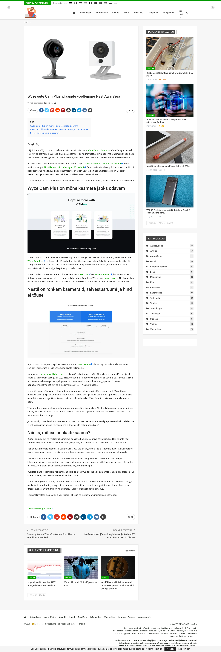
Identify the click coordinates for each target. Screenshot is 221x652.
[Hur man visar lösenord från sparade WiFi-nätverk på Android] (169, 100)
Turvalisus (155, 313)
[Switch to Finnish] (65, 2)
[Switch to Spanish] (80, 2)
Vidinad (154, 324)
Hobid (126, 12)
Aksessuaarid (156, 246)
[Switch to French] (90, 2)
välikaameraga (110, 277)
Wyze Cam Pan (102, 274)
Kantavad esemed (158, 266)
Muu (152, 282)
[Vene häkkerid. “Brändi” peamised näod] (81, 567)
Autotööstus (102, 12)
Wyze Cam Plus (35, 260)
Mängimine (153, 12)
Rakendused (85, 12)
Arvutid (115, 12)
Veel (180, 14)
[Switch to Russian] (115, 2)
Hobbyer (150, 68)
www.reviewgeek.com (40, 508)
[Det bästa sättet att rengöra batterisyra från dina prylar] (169, 53)
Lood (152, 272)
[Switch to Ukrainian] (85, 2)
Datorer (150, 115)
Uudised (154, 319)
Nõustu (170, 648)
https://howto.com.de (148, 628)
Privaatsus (155, 287)
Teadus (153, 303)
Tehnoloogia (156, 308)
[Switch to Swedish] (100, 2)
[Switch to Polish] (110, 2)
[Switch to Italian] (75, 2)
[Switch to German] (70, 2)
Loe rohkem (184, 649)
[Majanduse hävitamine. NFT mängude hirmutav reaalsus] (44, 567)
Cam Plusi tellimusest (99, 150)
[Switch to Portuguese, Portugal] (95, 2)
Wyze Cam (83, 274)
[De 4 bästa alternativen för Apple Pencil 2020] (169, 147)
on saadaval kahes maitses (54, 373)
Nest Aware (84, 364)
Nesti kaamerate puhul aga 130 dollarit (64, 167)
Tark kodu (138, 12)
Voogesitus (168, 12)
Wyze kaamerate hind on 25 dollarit (102, 163)
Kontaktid (57, 3)
